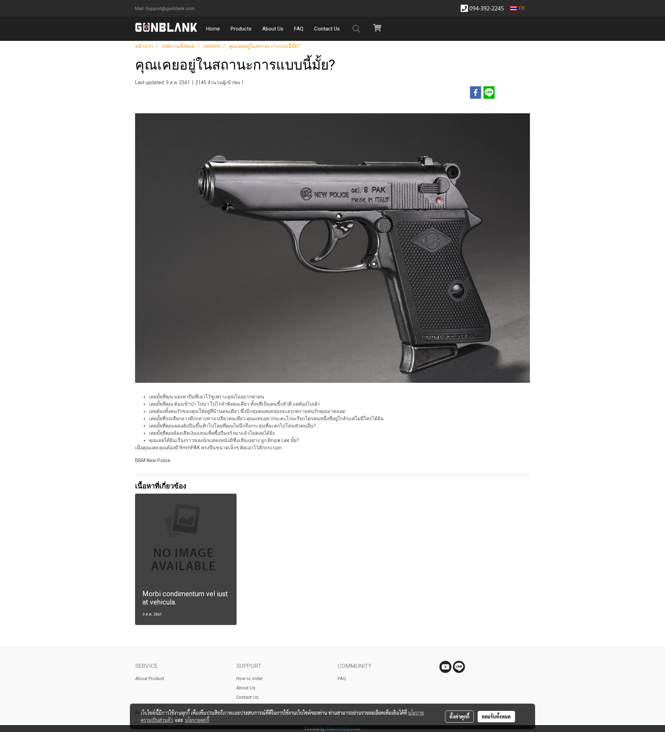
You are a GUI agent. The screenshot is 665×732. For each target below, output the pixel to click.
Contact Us (327, 29)
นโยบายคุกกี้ (197, 720)
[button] (356, 28)
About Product (149, 678)
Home (213, 29)
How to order (249, 678)
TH (521, 8)
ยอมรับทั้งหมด (496, 716)
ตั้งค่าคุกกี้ (459, 716)
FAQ (298, 29)
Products (241, 29)
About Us (272, 29)
